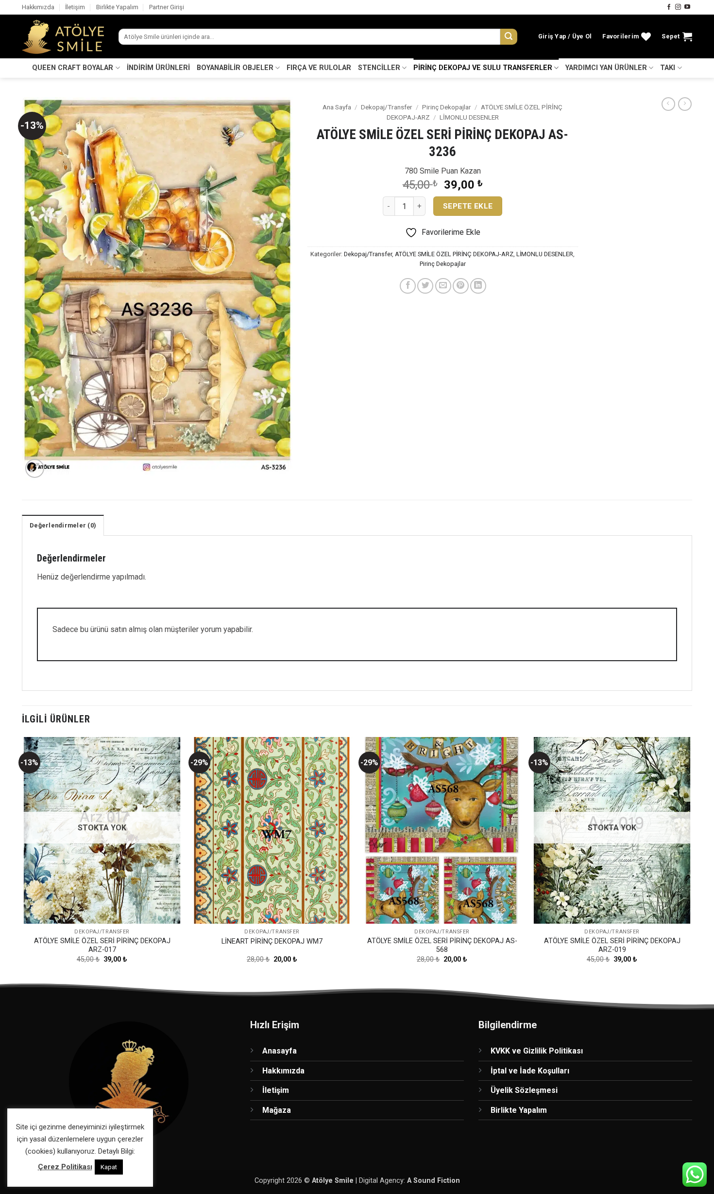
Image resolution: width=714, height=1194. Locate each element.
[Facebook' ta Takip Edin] (669, 7)
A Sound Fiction (433, 1180)
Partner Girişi (166, 7)
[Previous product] (685, 104)
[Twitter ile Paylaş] (425, 286)
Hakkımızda (38, 7)
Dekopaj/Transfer (386, 107)
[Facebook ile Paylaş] (408, 286)
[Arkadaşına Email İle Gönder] (443, 286)
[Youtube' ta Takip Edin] (687, 7)
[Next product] (668, 104)
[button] (565, 36)
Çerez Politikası (65, 1166)
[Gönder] (508, 37)
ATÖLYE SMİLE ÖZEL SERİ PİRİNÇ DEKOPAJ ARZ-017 (102, 945)
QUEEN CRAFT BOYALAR (72, 68)
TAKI (667, 68)
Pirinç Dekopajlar (446, 107)
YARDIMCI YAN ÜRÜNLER (606, 68)
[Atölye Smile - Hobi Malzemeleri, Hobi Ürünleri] (63, 37)
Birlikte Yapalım (117, 7)
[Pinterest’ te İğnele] (461, 286)
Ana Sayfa (337, 107)
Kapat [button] (109, 1167)
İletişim (75, 7)
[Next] (691, 859)
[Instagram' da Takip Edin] (678, 7)
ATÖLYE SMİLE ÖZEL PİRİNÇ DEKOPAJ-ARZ (454, 254)
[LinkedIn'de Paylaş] (478, 286)
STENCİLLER (379, 68)
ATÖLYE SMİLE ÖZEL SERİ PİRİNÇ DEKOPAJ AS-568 (442, 945)
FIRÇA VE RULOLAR (319, 68)
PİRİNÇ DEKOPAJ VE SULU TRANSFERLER (482, 68)
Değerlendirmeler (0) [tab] (63, 525)
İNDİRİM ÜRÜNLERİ (158, 68)
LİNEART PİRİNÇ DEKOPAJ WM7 (272, 941)
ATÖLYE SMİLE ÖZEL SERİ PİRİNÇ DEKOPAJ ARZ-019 (612, 945)
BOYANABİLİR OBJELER (235, 68)
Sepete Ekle (468, 206)
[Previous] (22, 859)
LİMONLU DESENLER (469, 117)
